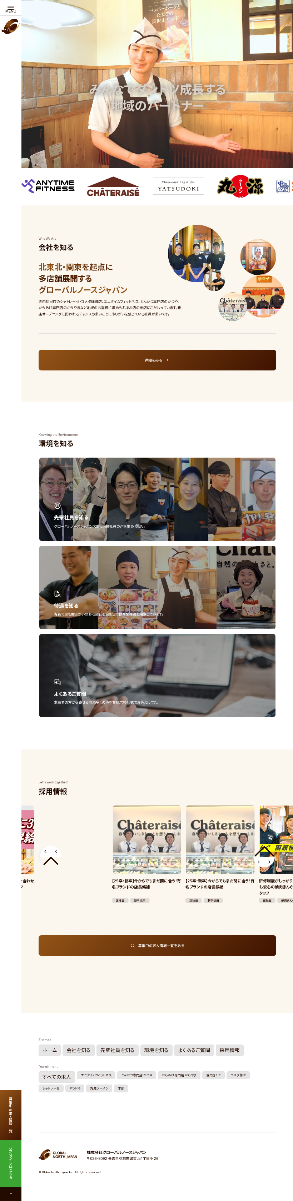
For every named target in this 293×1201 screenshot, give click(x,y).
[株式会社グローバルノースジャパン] (10, 28)
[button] (50, 856)
